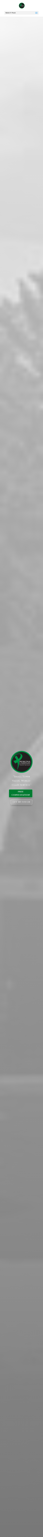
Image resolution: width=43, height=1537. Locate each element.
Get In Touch (21, 802)
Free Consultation (21, 793)
